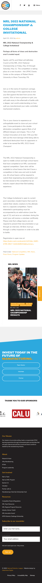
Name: (4, 525)
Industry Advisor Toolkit (8, 510)
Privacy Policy (11, 575)
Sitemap (32, 575)
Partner (21, 378)
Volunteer (21, 371)
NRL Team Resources (8, 504)
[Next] (38, 414)
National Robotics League (15, 568)
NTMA (4, 464)
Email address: (6, 535)
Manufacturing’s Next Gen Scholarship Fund (14, 492)
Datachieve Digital (7, 570)
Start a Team (5, 476)
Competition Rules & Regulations (11, 501)
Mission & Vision (6, 458)
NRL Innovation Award (8, 513)
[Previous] (4, 414)
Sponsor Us (5, 483)
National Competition (19, 252)
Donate (40, 293)
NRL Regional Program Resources (11, 507)
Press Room (7, 254)
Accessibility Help (22, 575)
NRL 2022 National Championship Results (20, 313)
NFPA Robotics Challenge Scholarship (12, 516)
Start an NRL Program (8, 480)
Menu (38, 5)
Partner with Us (6, 489)
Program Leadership (8, 467)
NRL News (31, 252)
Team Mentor (21, 365)
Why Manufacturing (7, 461)
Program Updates (18, 254)
